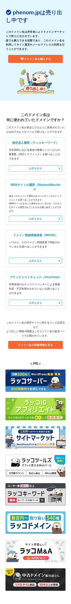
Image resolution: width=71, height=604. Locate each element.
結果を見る (35, 168)
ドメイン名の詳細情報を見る (35, 344)
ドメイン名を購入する (37, 58)
